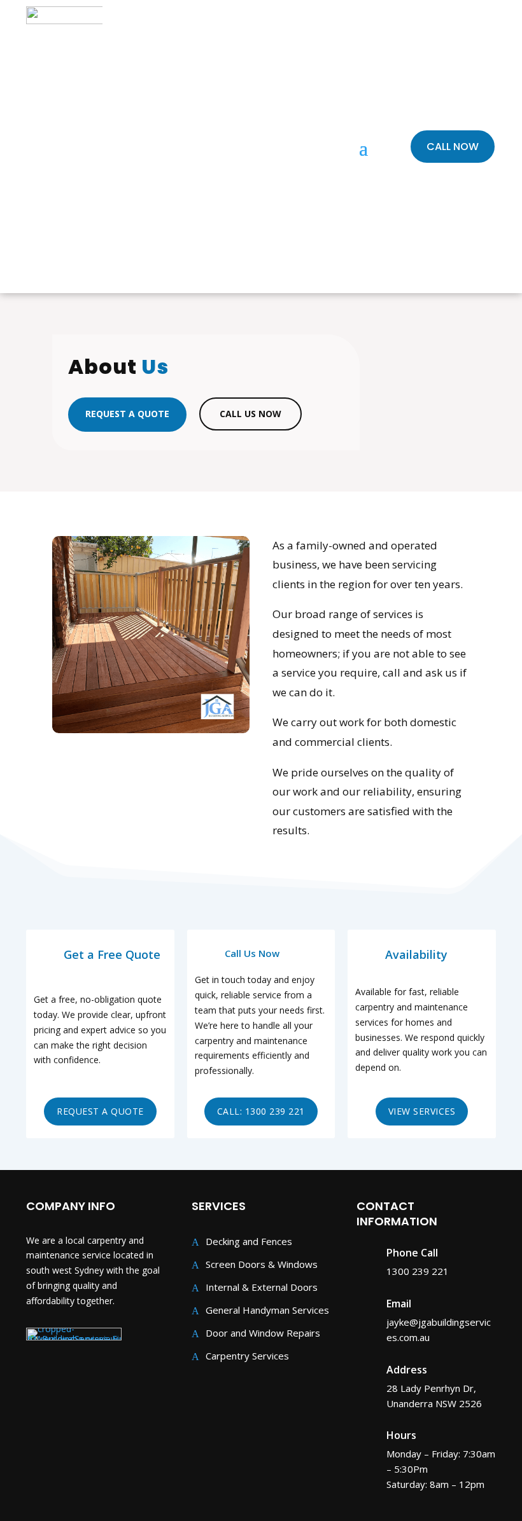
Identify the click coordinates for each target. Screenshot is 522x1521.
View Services (422, 1111)
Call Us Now (250, 414)
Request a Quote (127, 414)
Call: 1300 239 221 (261, 1111)
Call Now (453, 146)
